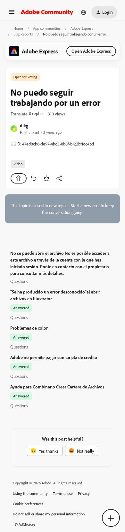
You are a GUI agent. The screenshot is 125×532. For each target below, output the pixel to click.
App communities (47, 28)
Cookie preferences (28, 503)
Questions (19, 281)
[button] (11, 14)
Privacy (84, 493)
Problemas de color (29, 328)
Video (17, 163)
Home (18, 28)
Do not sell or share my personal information (49, 514)
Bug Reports (23, 34)
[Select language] (84, 12)
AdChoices (27, 524)
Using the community (30, 493)
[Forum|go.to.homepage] (47, 12)
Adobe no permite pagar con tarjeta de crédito (53, 357)
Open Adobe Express (91, 51)
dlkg (24, 125)
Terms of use (63, 493)
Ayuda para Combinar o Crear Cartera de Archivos (57, 386)
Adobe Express (82, 28)
